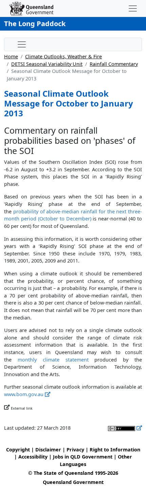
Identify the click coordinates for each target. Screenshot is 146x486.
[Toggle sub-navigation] (22, 44)
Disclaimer (48, 449)
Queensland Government (73, 482)
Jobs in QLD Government (83, 456)
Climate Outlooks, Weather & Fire (63, 56)
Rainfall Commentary (114, 64)
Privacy (75, 449)
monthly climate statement (53, 359)
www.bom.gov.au (23, 394)
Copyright (18, 449)
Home (11, 56)
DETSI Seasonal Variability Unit (47, 64)
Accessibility (33, 456)
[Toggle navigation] (133, 8)
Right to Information (115, 449)
